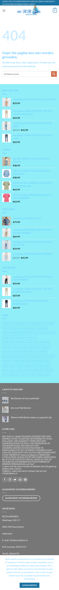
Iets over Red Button (21, 407)
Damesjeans (30, 328)
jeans (30, 342)
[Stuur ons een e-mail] (20, 479)
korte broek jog (9, 356)
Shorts (19, 365)
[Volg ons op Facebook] (4, 479)
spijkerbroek (30, 365)
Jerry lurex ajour (21, 347)
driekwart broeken (10, 333)
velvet (24, 375)
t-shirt (18, 370)
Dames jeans (16, 328)
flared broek (26, 333)
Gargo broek (50, 333)
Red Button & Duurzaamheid (25, 398)
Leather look (23, 356)
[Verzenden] (54, 74)
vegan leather (14, 375)
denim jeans (42, 328)
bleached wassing (23, 323)
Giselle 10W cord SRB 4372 (14, 342)
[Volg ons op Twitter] (15, 479)
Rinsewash (7, 361)
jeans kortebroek (42, 342)
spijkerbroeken (44, 365)
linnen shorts (49, 356)
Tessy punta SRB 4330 (33, 370)
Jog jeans (7, 351)
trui (4, 375)
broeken (50, 323)
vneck (32, 375)
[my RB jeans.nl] (29, 10)
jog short (16, 351)
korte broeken (41, 351)
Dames (6, 328)
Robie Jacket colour (22, 361)
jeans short (7, 347)
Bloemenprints (39, 323)
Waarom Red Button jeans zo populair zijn (31, 417)
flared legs (37, 333)
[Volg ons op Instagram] (10, 479)
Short (12, 365)
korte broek (28, 351)
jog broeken (35, 347)
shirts (5, 365)
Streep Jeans (8, 370)
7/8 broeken (8, 323)
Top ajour (49, 370)
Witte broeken (43, 375)
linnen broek (36, 356)
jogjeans (46, 347)
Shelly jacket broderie (41, 361)
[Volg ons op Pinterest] (25, 479)
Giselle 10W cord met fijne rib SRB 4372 (19, 337)
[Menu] (4, 10)
